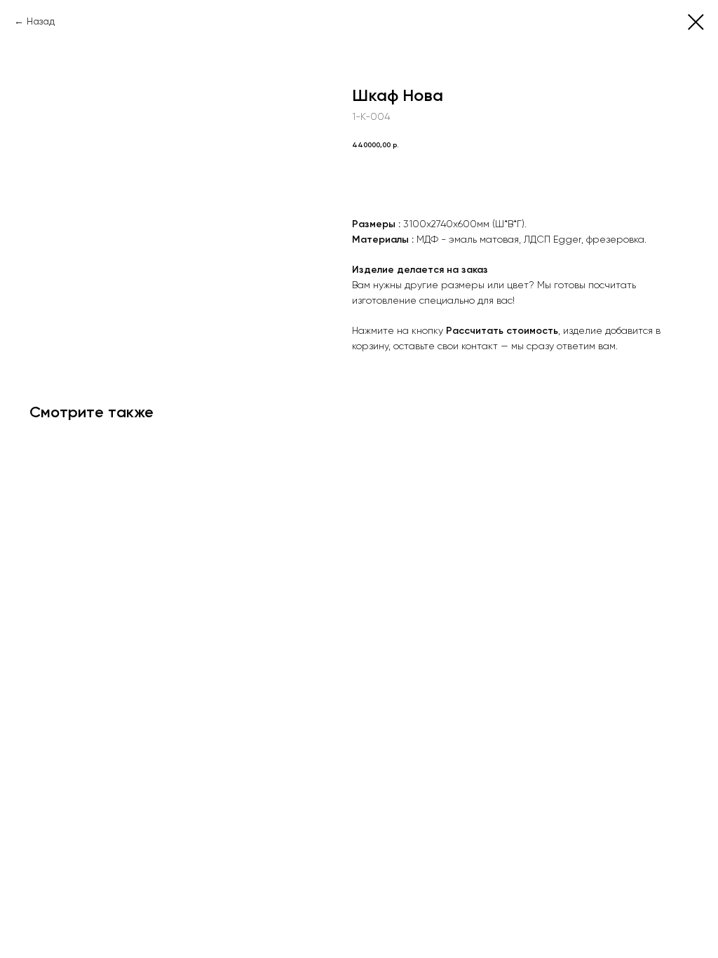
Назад (41, 21)
